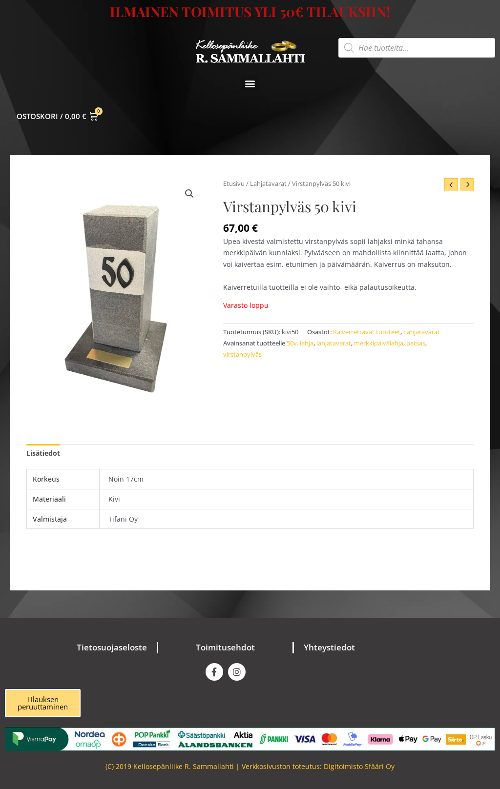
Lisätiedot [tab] (43, 453)
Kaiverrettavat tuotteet (366, 332)
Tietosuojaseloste (112, 647)
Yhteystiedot (329, 647)
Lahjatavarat (268, 183)
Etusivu (234, 183)
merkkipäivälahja (378, 343)
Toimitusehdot (225, 647)
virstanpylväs (242, 354)
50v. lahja (300, 343)
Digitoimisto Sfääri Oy (359, 766)
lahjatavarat (333, 343)
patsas (415, 343)
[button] (250, 83)
